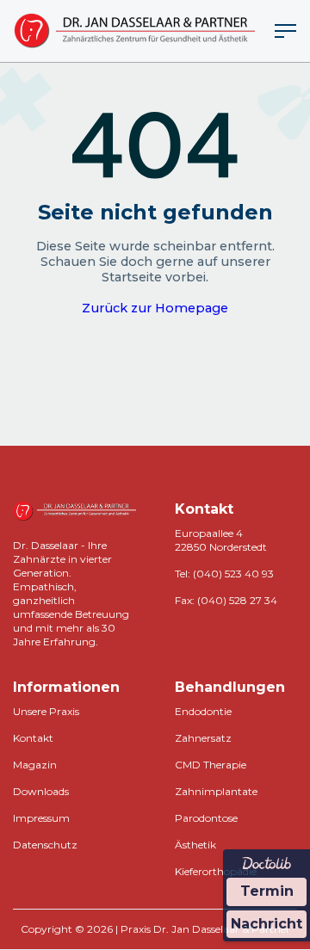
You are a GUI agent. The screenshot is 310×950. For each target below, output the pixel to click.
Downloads (41, 791)
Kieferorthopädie (216, 871)
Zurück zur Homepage (155, 308)
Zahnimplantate (216, 791)
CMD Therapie (210, 764)
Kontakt (33, 737)
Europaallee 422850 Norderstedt (221, 540)
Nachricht (266, 924)
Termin (267, 891)
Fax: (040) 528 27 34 (226, 600)
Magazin (35, 764)
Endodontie (203, 711)
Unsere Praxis (46, 711)
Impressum (41, 817)
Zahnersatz (203, 737)
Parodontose (206, 817)
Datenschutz (45, 844)
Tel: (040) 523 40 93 (224, 573)
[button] (285, 31)
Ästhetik (195, 844)
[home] (134, 31)
